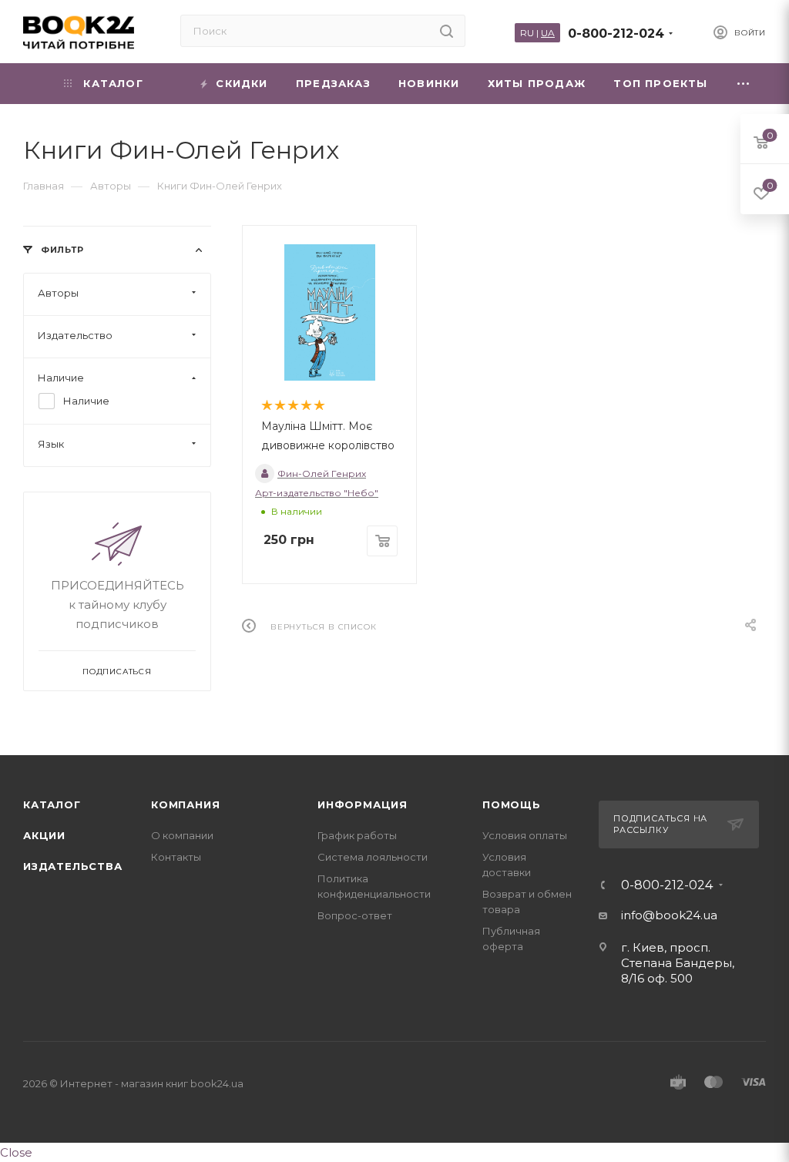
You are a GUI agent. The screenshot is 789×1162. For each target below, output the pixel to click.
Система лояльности (372, 857)
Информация (362, 804)
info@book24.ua (669, 915)
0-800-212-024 (616, 33)
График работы (357, 835)
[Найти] (446, 31)
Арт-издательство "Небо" (316, 493)
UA (548, 33)
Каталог (52, 804)
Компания (185, 804)
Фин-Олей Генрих (321, 473)
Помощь (511, 804)
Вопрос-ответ (354, 915)
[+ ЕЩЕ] (744, 83)
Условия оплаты (524, 835)
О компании (182, 835)
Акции (44, 835)
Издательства (73, 866)
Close (16, 1152)
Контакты (176, 857)
